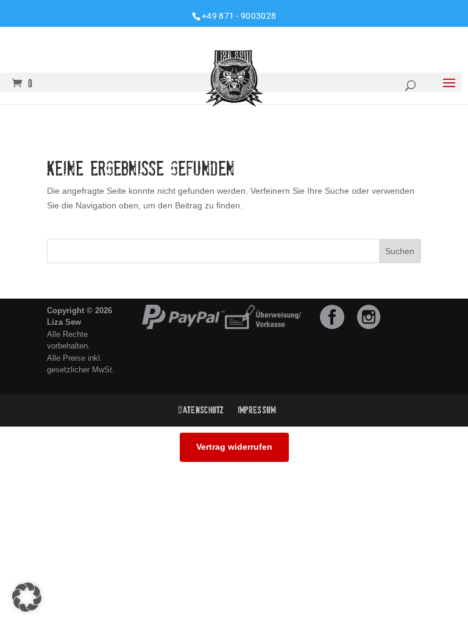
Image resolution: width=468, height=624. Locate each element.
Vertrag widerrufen (234, 447)
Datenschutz (201, 410)
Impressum (257, 410)
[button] (27, 597)
